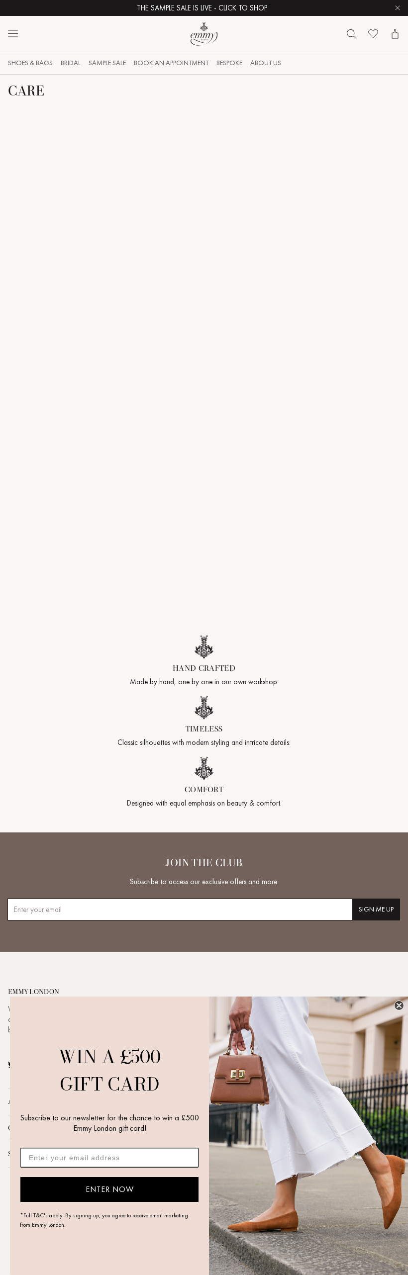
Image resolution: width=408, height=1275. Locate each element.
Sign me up (376, 909)
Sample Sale (107, 63)
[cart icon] (395, 34)
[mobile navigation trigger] (13, 34)
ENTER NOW (110, 1189)
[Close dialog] (399, 1005)
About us (265, 63)
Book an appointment (171, 63)
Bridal (71, 63)
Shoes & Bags (30, 63)
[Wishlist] (373, 34)
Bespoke (229, 63)
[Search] (351, 34)
